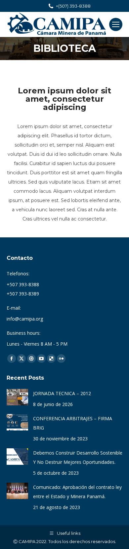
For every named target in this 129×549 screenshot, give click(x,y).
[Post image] (17, 397)
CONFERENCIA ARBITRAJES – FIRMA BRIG (72, 423)
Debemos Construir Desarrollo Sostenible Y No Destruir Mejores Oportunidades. (77, 457)
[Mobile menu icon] (115, 24)
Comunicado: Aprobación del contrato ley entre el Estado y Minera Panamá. (77, 491)
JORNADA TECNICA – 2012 (62, 393)
